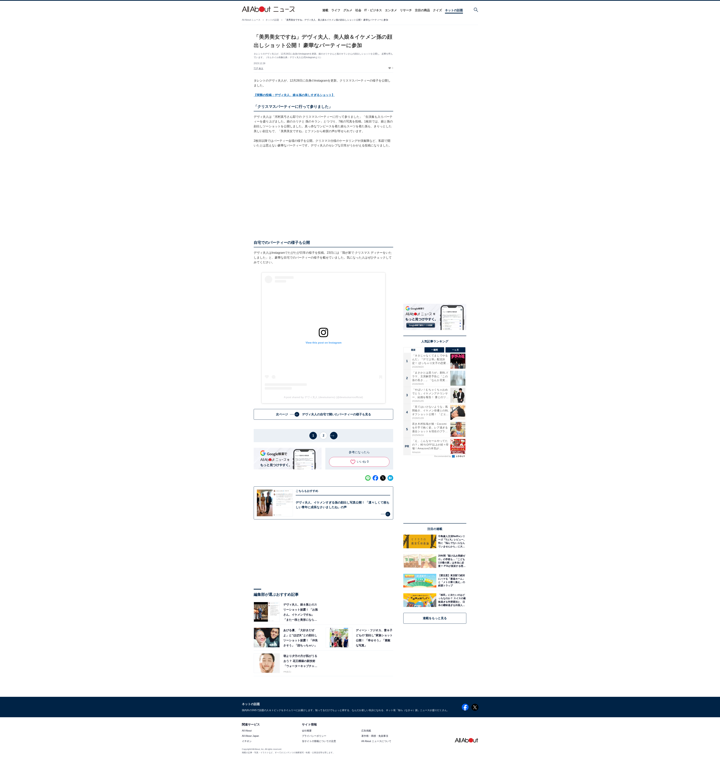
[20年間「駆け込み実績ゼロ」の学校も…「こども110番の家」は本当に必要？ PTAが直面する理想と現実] (451, 561)
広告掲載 (366, 731)
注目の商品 (422, 10)
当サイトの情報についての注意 (319, 741)
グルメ (347, 10)
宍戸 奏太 (258, 68)
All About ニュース (251, 20)
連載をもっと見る (435, 618)
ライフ (335, 10)
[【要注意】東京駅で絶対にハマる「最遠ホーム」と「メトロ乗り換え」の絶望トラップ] (451, 580)
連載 (325, 10)
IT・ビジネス (373, 10)
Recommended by (443, 456)
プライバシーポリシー (314, 736)
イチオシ (247, 741)
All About (247, 731)
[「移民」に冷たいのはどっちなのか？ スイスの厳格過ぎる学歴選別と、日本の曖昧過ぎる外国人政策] (451, 600)
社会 (358, 10)
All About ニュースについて (376, 741)
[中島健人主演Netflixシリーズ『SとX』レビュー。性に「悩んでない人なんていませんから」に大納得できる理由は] (451, 541)
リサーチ (406, 10)
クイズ (437, 10)
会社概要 (307, 731)
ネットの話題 (454, 10)
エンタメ (391, 10)
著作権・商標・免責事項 (374, 736)
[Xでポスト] (383, 478)
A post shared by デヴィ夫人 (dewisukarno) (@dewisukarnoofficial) (323, 397)
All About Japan (250, 736)
